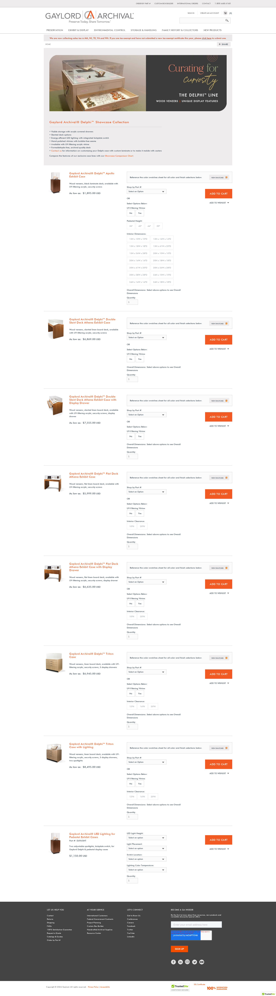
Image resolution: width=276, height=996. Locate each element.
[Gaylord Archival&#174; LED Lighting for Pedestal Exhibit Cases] (55, 854)
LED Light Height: (135, 833)
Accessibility (105, 987)
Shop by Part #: (134, 187)
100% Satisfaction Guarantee (59, 930)
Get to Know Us (133, 915)
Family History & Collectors (180, 30)
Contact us (56, 150)
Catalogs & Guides (55, 937)
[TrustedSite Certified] (180, 988)
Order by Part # (143, 3)
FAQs (49, 926)
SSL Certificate (199, 984)
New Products (213, 30)
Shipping (50, 922)
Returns (50, 919)
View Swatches (217, 178)
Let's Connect (135, 910)
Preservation (54, 30)
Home (48, 44)
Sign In (191, 13)
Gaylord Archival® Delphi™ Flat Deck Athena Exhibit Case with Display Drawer (93, 567)
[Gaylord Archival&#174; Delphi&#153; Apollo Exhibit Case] (55, 193)
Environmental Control (110, 30)
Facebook (131, 926)
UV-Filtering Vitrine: (136, 208)
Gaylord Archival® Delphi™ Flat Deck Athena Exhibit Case (93, 475)
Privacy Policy (93, 987)
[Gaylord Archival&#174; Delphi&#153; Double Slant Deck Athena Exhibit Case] (55, 339)
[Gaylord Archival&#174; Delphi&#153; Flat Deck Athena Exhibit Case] (55, 493)
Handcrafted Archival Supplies (100, 930)
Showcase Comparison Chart (119, 155)
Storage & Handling (144, 30)
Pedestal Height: (134, 221)
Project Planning (94, 922)
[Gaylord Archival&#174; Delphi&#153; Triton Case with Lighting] (55, 764)
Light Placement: (134, 844)
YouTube (131, 933)
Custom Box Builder (163, 3)
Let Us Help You (55, 910)
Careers (130, 922)
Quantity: (131, 298)
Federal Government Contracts (100, 919)
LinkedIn (130, 937)
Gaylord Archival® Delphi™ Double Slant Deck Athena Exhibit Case (92, 321)
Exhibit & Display (78, 30)
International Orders (187, 3)
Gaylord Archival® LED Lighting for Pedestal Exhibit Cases (92, 835)
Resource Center (94, 933)
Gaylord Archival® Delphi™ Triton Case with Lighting (91, 745)
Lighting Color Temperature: (140, 865)
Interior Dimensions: (136, 234)
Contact (206, 3)
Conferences (132, 919)
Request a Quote (54, 933)
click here (206, 38)
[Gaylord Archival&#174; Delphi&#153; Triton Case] (55, 673)
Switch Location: (134, 855)
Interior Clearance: (136, 521)
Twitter (130, 930)
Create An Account (209, 13)
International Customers (97, 915)
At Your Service (95, 910)
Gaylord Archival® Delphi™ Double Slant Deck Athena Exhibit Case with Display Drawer (92, 399)
